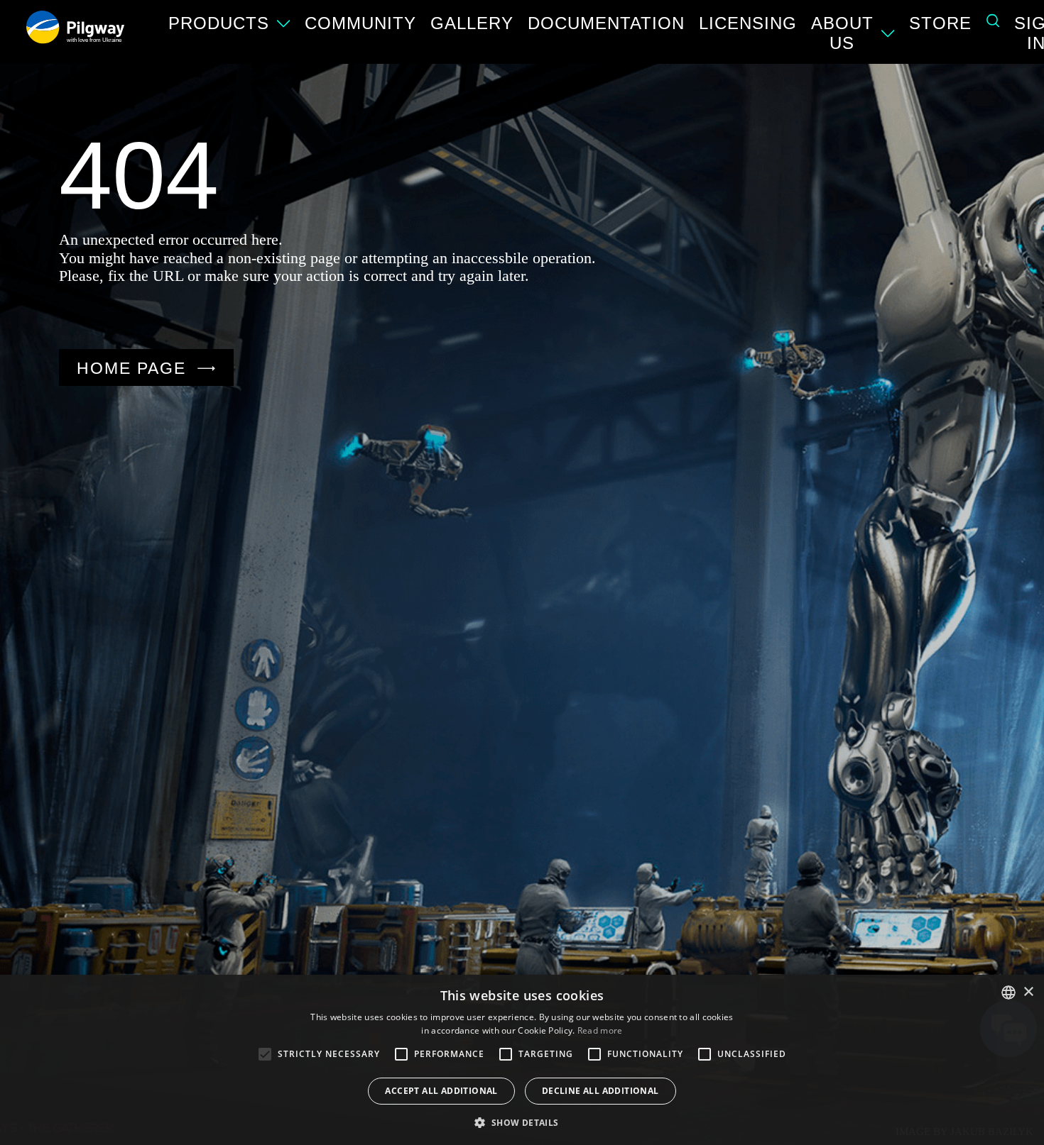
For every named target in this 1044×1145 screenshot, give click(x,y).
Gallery (471, 23)
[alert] (522, 1060)
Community (360, 23)
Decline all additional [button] (600, 1091)
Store (940, 23)
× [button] (1028, 992)
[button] (521, 1121)
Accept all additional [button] (441, 1091)
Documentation (606, 23)
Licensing (748, 23)
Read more (600, 1030)
